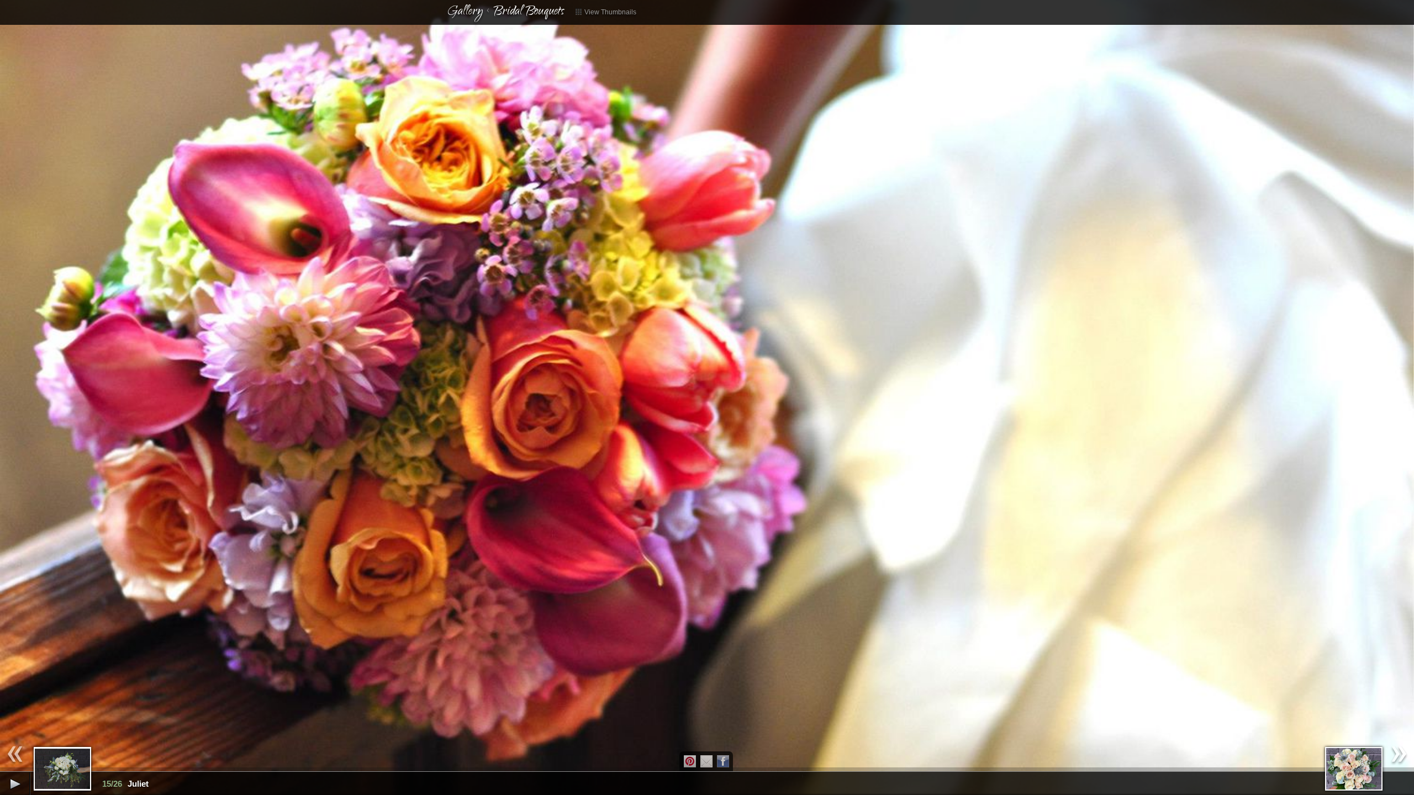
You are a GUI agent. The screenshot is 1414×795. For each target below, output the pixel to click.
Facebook (723, 761)
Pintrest (690, 761)
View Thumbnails (609, 12)
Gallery (465, 12)
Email (706, 761)
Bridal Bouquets (528, 12)
